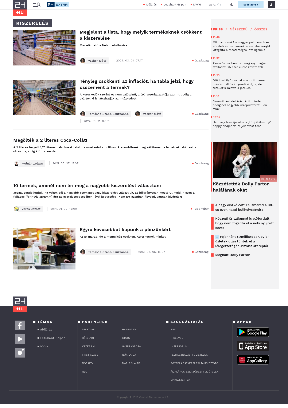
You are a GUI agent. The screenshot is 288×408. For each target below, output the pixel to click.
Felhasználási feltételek (189, 354)
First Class (90, 354)
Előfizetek (251, 5)
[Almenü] (37, 5)
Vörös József (31, 209)
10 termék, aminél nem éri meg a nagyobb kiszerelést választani (87, 185)
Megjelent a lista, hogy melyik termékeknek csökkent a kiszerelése (141, 35)
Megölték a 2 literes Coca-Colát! (50, 140)
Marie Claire (131, 363)
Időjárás (151, 4)
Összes (260, 29)
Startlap (88, 329)
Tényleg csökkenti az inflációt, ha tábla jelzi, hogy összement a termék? (136, 84)
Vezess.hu (89, 346)
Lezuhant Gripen (174, 4)
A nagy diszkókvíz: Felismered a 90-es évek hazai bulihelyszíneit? (244, 207)
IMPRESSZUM (179, 346)
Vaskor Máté (97, 60)
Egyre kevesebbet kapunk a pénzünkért (125, 229)
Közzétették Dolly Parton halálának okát (241, 187)
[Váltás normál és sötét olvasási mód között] (231, 4)
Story (126, 337)
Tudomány (201, 208)
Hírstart (88, 337)
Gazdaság (202, 60)
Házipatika (129, 329)
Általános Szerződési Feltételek (194, 371)
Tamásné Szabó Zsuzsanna (108, 114)
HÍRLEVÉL (177, 337)
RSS (173, 329)
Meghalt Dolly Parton (232, 255)
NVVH (197, 4)
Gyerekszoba (131, 346)
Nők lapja (129, 354)
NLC (84, 371)
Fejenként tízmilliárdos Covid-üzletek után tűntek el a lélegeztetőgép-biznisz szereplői (242, 241)
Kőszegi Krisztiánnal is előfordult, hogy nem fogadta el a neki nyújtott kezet (244, 223)
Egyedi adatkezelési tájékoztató (194, 363)
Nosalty (87, 363)
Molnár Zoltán (32, 163)
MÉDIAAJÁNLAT (180, 380)
